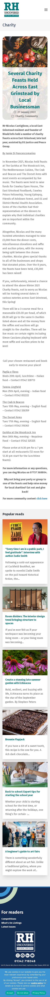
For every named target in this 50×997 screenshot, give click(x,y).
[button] (46, 10)
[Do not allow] (46, 982)
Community (31, 116)
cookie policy (37, 983)
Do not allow (22, 993)
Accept (10, 993)
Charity (19, 116)
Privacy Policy (32, 988)
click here (41, 498)
